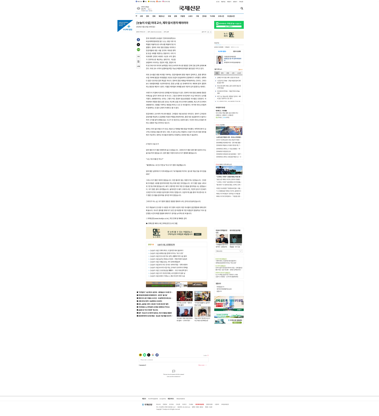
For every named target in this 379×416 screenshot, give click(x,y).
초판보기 (235, 1)
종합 (217, 73)
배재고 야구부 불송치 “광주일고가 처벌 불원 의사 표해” (231, 194)
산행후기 (224, 115)
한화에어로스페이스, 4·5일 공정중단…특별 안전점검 (231, 149)
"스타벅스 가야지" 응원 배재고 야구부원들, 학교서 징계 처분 (233, 182)
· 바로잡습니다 (220, 287)
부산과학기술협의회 (153, 399)
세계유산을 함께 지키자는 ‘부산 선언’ (226, 263)
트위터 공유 (138, 45)
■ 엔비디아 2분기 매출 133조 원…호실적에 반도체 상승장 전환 (156, 298)
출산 (230, 113)
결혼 (227, 113)
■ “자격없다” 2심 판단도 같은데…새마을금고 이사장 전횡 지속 (156, 292)
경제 (153, 16)
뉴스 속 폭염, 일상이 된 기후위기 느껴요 (227, 275)
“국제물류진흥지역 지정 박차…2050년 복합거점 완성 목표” (222, 246)
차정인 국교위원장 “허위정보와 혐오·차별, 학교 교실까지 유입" (234, 188)
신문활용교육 (170, 244)
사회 (141, 16)
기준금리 (227, 47)
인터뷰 (204, 16)
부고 (237, 113)
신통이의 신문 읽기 (223, 272)
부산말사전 (231, 16)
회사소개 (158, 404)
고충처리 (217, 404)
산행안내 (218, 115)
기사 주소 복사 (138, 61)
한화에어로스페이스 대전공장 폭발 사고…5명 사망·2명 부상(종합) (235, 157)
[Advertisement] (191, 49)
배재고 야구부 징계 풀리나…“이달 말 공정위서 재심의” (231, 196)
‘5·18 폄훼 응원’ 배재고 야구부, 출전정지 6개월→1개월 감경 (233, 191)
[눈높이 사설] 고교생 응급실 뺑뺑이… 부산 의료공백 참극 (169, 270)
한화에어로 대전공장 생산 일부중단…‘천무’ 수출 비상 (231, 154)
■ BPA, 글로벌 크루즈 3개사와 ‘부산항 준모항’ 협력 (152, 304)
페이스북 (140, 1)
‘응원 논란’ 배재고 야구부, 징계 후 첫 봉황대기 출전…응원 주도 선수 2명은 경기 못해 (240, 179)
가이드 (219, 117)
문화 (175, 16)
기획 (197, 16)
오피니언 (221, 16)
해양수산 (162, 16)
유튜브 (159, 1)
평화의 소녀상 (235, 47)
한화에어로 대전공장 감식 (223, 151)
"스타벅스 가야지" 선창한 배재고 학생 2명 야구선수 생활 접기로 (234, 177)
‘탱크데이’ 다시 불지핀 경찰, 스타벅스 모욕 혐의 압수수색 (232, 185)
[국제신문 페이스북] (155, 223)
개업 (223, 113)
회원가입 (223, 1)
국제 (169, 16)
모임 (220, 113)
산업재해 (220, 125)
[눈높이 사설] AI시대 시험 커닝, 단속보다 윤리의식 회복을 (169, 267)
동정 (233, 113)
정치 (147, 16)
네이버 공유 (138, 50)
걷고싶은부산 (162, 399)
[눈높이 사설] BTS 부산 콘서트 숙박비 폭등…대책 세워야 (168, 264)
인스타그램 (167, 1)
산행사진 (230, 115)
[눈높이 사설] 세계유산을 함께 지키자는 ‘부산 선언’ (166, 253)
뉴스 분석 (220, 266)
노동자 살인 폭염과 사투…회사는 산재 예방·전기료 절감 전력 (233, 137)
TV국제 (212, 16)
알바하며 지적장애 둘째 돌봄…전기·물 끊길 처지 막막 (236, 246)
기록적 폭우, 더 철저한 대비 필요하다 (226, 261)
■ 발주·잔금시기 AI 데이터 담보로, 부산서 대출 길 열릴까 (154, 313)
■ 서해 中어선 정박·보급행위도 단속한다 (149, 301)
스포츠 (190, 16)
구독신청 (241, 1)
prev (215, 303)
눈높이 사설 (161, 244)
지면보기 (229, 1)
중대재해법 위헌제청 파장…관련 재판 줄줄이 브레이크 (231, 143)
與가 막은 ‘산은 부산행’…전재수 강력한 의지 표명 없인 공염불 (233, 270)
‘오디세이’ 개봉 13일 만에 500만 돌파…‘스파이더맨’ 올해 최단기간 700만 (184, 320)
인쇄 (138, 57)
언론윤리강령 (209, 404)
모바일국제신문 (225, 404)
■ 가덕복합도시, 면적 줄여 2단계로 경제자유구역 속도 (153, 307)
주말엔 (182, 16)
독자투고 (184, 404)
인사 (217, 113)
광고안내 (171, 404)
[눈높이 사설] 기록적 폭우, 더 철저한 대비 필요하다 (166, 250)
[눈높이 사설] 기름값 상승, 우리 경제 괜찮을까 (165, 262)
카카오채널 (152, 1)
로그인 (217, 1)
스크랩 (138, 66)
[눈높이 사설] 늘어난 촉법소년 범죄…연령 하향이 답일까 (168, 259)
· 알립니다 (219, 291)
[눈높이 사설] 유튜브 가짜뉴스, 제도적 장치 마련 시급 (167, 276)
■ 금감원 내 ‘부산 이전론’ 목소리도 (147, 310)
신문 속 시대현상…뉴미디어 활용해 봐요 (227, 277)
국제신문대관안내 (180, 399)
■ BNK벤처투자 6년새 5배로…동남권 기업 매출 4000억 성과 (155, 316)
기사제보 (191, 404)
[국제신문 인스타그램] (170, 223)
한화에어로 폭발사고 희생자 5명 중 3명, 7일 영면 (230, 145)
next (243, 303)
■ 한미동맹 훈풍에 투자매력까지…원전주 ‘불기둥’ (152, 295)
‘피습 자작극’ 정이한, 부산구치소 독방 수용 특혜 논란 (202, 319)
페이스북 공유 (138, 40)
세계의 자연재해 (218, 47)
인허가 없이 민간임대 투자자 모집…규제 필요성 (229, 268)
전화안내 (165, 404)
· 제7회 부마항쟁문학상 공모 (224, 289)
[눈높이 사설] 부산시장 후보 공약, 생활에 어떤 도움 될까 (168, 256)
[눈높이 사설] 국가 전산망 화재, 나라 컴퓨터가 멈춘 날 (167, 273)
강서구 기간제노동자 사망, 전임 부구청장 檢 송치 (230, 140)
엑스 (146, 1)
